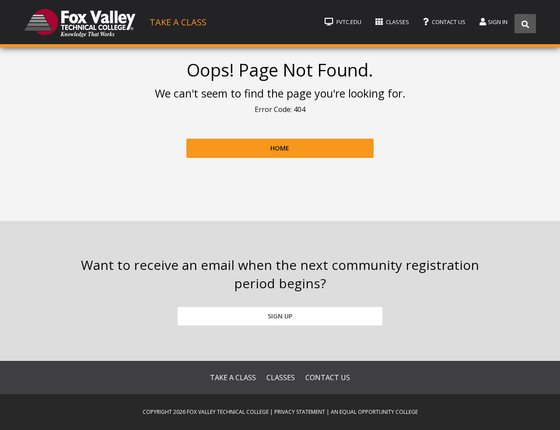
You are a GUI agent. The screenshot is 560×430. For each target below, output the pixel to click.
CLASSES (280, 377)
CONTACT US (327, 377)
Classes (397, 22)
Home (279, 148)
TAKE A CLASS (233, 377)
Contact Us (448, 22)
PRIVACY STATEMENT (299, 412)
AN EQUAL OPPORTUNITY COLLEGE (374, 412)
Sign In (498, 22)
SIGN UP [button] (280, 316)
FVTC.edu (348, 22)
